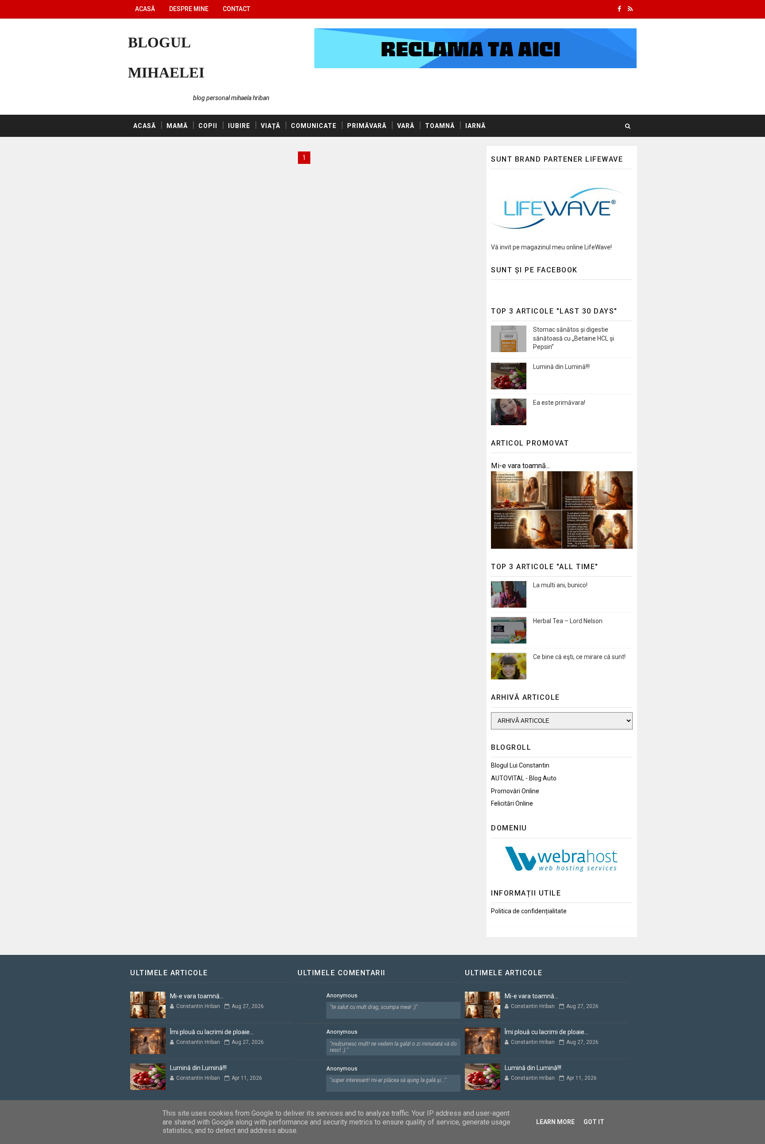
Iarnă (475, 125)
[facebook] (619, 9)
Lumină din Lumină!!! (561, 366)
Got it (593, 1121)
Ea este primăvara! (559, 402)
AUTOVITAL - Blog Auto (523, 778)
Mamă (177, 125)
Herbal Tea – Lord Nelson (568, 620)
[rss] (630, 9)
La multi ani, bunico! (560, 585)
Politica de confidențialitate (529, 911)
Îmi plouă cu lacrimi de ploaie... (212, 1031)
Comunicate (313, 125)
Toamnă (440, 125)
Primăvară (366, 125)
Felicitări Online (512, 803)
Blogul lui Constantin (520, 765)
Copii (207, 125)
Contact (236, 8)
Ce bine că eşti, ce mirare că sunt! (579, 656)
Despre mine (189, 8)
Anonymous (341, 995)
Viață (270, 125)
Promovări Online (515, 791)
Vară (405, 125)
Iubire (239, 125)
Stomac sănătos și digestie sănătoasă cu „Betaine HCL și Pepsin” (573, 338)
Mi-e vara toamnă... (520, 465)
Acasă (145, 8)
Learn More (555, 1121)
